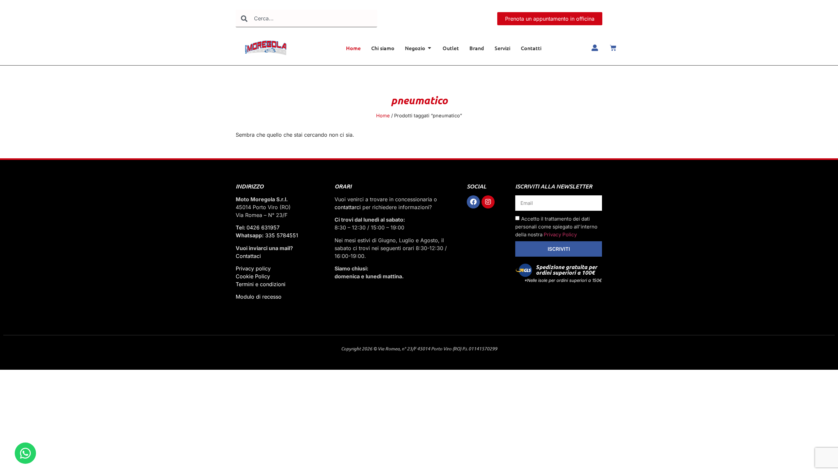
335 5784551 (281, 235)
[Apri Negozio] (429, 48)
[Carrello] (613, 47)
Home (383, 116)
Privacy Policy (560, 234)
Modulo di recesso (259, 296)
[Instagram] (488, 201)
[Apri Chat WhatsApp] (25, 453)
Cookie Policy (253, 276)
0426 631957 (263, 227)
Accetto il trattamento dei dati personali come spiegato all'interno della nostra (556, 227)
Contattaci (248, 256)
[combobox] (306, 18)
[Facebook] (473, 201)
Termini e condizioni (260, 284)
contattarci (348, 207)
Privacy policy (253, 268)
